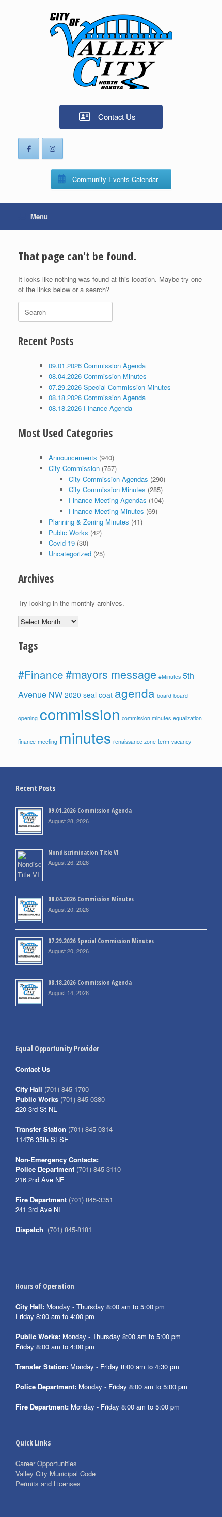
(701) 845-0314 (90, 1129)
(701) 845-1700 (66, 1089)
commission (80, 714)
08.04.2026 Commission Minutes (98, 376)
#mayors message (111, 674)
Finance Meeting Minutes (106, 511)
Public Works (68, 532)
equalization (187, 718)
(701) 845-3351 (91, 1199)
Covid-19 (62, 543)
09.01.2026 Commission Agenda (97, 365)
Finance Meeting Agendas (108, 500)
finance (27, 741)
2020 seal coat (89, 695)
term (163, 741)
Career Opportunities (46, 1463)
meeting (47, 741)
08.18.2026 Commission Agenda (97, 397)
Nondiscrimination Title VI (83, 852)
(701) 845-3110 (98, 1169)
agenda (135, 692)
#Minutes (169, 676)
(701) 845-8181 (69, 1229)
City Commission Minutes (107, 489)
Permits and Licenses (48, 1483)
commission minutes (146, 718)
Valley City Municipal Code (55, 1473)
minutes (85, 737)
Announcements (73, 457)
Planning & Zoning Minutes (89, 522)
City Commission (74, 468)
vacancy (181, 741)
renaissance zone (134, 741)
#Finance (41, 674)
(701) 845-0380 (82, 1099)
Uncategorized (70, 553)
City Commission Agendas (108, 479)
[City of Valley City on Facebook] (28, 148)
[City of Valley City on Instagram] (52, 148)
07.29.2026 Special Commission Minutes (110, 387)
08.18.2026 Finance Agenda (90, 408)
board (164, 695)
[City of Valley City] (111, 51)
